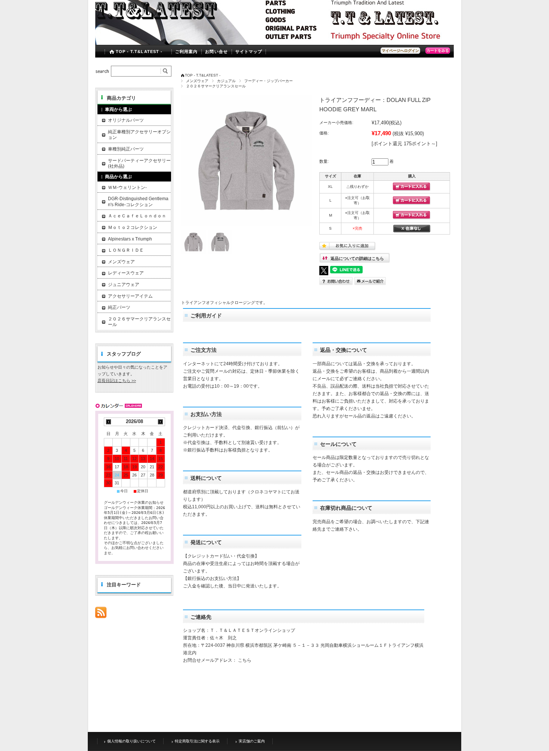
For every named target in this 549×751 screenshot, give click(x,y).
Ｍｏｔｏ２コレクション (132, 227)
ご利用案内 (186, 51)
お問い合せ (216, 51)
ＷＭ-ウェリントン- (127, 187)
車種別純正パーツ (126, 149)
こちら (244, 660)
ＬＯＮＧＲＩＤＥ (126, 250)
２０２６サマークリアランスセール (216, 86)
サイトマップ (249, 51)
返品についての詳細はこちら (357, 258)
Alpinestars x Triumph (130, 239)
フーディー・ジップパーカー (268, 81)
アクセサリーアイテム (130, 296)
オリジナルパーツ (126, 120)
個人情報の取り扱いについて (131, 741)
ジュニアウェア (123, 284)
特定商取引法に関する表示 (197, 741)
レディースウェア (126, 273)
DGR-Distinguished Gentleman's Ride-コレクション (138, 201)
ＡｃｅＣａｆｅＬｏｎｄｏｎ (137, 215)
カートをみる (438, 51)
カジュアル (226, 81)
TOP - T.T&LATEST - (139, 51)
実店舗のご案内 (252, 741)
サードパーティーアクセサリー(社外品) (139, 163)
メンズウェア (197, 81)
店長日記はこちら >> (116, 380)
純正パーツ (119, 307)
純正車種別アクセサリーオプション (139, 134)
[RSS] (100, 614)
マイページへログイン (400, 51)
